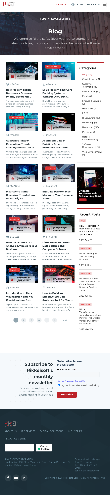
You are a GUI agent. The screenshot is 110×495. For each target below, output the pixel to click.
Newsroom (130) (90, 127)
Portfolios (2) (88, 132)
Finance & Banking (53, 67)
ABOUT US (11, 431)
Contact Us (60, 4)
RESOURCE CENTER (16, 438)
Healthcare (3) (89, 108)
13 (54, 320)
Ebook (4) (87, 96)
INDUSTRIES (75, 431)
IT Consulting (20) (91, 118)
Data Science (51, 168)
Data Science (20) (91, 91)
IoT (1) (85, 113)
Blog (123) (87, 74)
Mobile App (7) (89, 122)
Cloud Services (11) (91, 79)
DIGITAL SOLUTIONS (51, 431)
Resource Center (60, 19)
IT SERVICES (28, 431)
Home (43, 19)
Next (64, 320)
